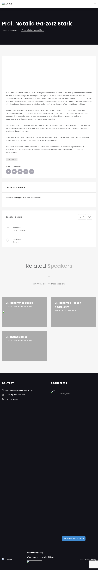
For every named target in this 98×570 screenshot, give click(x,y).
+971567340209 (11, 399)
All (14, 230)
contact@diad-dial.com (15, 395)
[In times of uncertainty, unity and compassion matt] (62, 473)
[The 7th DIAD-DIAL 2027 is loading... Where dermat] (62, 415)
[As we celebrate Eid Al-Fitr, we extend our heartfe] (85, 424)
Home (4, 30)
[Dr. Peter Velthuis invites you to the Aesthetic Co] (85, 491)
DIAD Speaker (11, 159)
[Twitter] (7, 276)
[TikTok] (7, 312)
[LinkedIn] (7, 285)
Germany (16, 242)
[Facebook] (7, 258)
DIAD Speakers (21, 230)
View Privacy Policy (88, 559)
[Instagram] (7, 267)
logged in (20, 198)
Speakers (14, 30)
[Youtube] (7, 303)
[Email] (7, 294)
